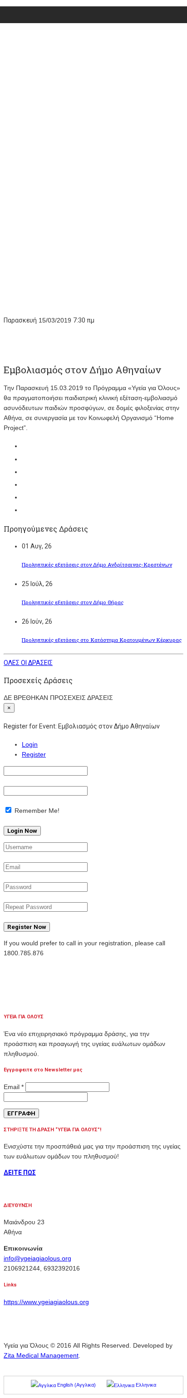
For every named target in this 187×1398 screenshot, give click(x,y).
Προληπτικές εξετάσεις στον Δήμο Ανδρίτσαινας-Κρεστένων (97, 564)
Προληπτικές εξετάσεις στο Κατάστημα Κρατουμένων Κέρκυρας (102, 639)
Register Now (26, 927)
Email (14, 1086)
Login (30, 744)
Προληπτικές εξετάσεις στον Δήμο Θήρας (72, 602)
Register (34, 754)
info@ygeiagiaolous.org (37, 1258)
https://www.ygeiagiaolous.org (46, 1301)
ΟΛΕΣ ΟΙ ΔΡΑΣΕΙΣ (28, 662)
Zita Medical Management (41, 1355)
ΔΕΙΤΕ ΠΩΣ (20, 1172)
